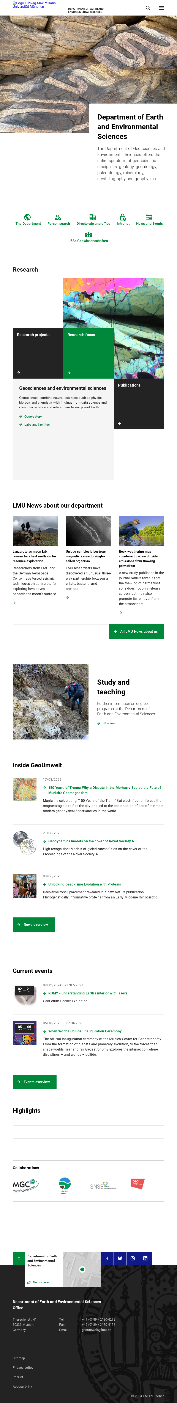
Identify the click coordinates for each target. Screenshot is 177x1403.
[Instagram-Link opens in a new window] (132, 1258)
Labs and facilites (37, 424)
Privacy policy (23, 1368)
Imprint (18, 1377)
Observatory (33, 416)
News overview (36, 925)
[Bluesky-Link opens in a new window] (120, 1258)
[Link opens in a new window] (63, 1269)
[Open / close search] (148, 8)
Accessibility (22, 1387)
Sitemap (19, 1358)
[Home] (19, 1258)
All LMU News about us (139, 631)
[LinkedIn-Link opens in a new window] (145, 1258)
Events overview (37, 1082)
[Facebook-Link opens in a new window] (107, 1258)
